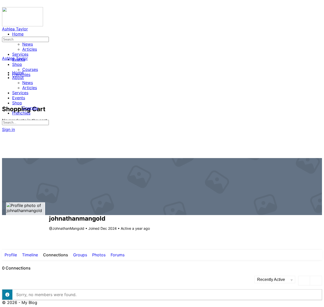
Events (18, 97)
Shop (17, 102)
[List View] (316, 280)
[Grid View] (304, 280)
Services (20, 92)
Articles (29, 87)
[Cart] (5, 97)
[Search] (5, 92)
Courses (30, 107)
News (27, 82)
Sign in (8, 129)
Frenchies (21, 113)
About (18, 77)
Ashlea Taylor (15, 28)
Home (18, 72)
